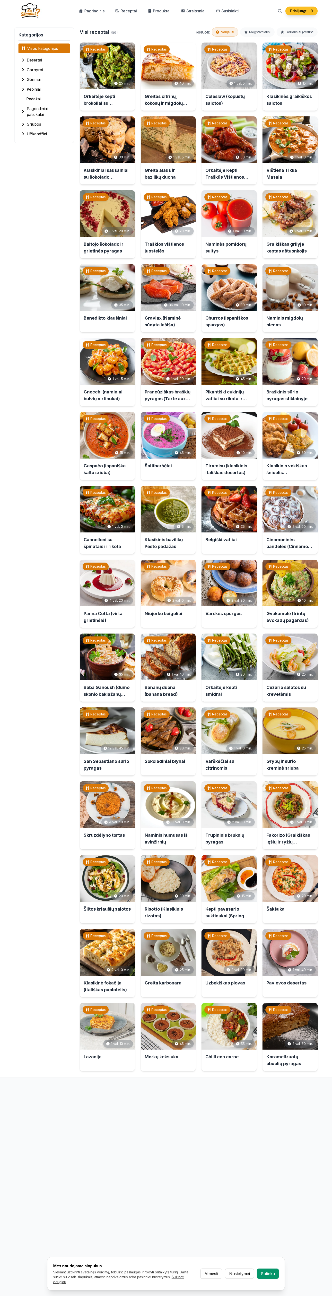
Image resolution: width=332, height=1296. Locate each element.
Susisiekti (230, 11)
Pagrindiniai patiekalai (37, 111)
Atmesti (211, 1273)
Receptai (129, 11)
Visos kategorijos (42, 48)
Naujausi (227, 32)
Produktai (161, 11)
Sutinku (268, 1273)
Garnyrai (35, 69)
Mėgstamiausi (260, 32)
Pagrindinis (94, 11)
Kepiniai (34, 89)
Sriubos (34, 124)
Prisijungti (298, 11)
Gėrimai (34, 79)
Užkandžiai (37, 133)
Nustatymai (239, 1273)
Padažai (33, 98)
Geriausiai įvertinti (300, 32)
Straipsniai (195, 11)
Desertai (34, 60)
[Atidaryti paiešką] (279, 11)
